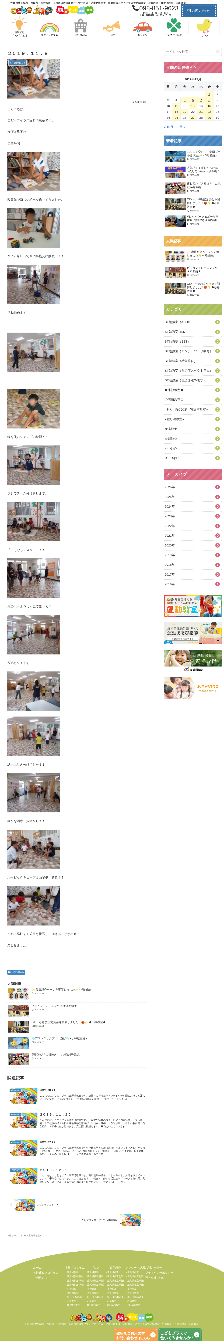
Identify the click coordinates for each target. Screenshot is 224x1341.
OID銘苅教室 (73, 1305)
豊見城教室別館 (75, 1276)
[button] (218, 52)
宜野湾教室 (72, 1293)
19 (184, 111)
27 (193, 117)
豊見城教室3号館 (75, 1280)
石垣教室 (71, 1301)
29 (209, 117)
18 (176, 111)
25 (176, 117)
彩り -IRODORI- (75, 1297)
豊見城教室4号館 (75, 1284)
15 (209, 106)
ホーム (37, 1267)
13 (193, 106)
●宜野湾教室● (17, 972)
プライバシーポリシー (159, 1272)
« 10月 (168, 127)
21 (201, 111)
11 (176, 106)
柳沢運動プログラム (45, 1272)
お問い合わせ (201, 10)
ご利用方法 (40, 1277)
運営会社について (156, 1277)
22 (209, 111)
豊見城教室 (72, 1272)
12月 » (180, 127)
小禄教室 (71, 1288)
